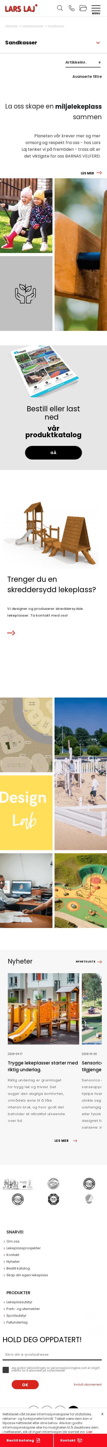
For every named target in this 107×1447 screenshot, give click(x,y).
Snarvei (14, 1232)
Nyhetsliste (85, 962)
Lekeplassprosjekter (23, 1248)
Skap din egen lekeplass (27, 1275)
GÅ (53, 452)
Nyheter (13, 1261)
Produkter (18, 1293)
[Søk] (60, 8)
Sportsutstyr (16, 1315)
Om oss (12, 1241)
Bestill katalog (20, 1440)
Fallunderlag (17, 1322)
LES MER (87, 173)
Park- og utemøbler (23, 1308)
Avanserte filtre (87, 76)
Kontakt (68, 1440)
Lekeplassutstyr (19, 1302)
